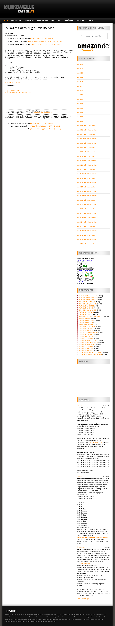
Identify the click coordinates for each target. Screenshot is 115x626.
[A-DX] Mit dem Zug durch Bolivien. (41, 39)
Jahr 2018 (80, 99)
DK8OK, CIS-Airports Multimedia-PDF (91, 316)
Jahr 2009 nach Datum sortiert (86, 152)
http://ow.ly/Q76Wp (13, 82)
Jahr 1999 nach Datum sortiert (86, 239)
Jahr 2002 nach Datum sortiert (86, 213)
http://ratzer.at (12, 91)
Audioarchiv (42, 20)
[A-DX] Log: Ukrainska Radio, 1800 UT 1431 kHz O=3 (45, 41)
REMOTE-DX (29, 20)
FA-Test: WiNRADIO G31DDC (88, 298)
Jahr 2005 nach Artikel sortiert (86, 187)
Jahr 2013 (80, 121)
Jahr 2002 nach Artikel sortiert (86, 218)
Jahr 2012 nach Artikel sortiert (86, 126)
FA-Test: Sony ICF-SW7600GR (88, 342)
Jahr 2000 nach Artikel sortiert (86, 235)
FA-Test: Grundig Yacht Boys (88, 332)
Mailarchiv (16, 20)
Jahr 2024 (80, 73)
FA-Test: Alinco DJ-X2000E (87, 326)
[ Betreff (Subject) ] (49, 44)
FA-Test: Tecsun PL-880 (86, 350)
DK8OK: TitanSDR (84, 318)
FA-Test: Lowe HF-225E (86, 320)
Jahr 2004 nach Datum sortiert (86, 196)
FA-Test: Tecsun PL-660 (86, 330)
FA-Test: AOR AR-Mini (86, 334)
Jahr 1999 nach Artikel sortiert (86, 244)
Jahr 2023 (80, 77)
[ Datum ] (33, 44)
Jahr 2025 (80, 69)
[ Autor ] (58, 44)
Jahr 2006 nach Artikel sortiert (86, 178)
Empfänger (68, 20)
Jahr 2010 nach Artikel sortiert (86, 147)
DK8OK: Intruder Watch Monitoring (90, 352)
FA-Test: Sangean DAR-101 (87, 344)
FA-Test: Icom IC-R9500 (86, 346)
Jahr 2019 (80, 95)
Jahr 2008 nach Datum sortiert (86, 165)
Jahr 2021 (80, 86)
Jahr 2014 (80, 117)
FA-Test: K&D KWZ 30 (86, 336)
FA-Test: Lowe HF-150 (86, 322)
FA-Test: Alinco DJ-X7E (86, 308)
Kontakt (91, 20)
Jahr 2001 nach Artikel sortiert (86, 226)
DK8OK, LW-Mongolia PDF (87, 310)
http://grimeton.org (83, 563)
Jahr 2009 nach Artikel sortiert (86, 156)
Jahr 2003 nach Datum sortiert (86, 204)
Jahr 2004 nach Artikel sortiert (86, 200)
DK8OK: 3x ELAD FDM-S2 (87, 302)
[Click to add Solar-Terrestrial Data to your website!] (85, 283)
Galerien (80, 20)
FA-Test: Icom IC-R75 (85, 314)
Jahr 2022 (80, 82)
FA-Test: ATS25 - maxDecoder (88, 296)
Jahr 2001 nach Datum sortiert (86, 222)
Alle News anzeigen (83, 599)
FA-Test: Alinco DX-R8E (86, 306)
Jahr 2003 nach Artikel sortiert (86, 209)
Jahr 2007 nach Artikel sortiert (86, 169)
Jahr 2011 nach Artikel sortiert (86, 134)
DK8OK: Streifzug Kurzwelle (88, 304)
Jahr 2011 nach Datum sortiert (86, 139)
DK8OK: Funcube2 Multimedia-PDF (90, 354)
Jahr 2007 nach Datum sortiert (86, 174)
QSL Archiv (55, 20)
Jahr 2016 (80, 108)
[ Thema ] (40, 44)
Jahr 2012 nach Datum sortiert (86, 130)
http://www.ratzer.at (43, 113)
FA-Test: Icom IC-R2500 (86, 312)
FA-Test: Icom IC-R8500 (86, 338)
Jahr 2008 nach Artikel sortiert (86, 161)
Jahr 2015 (80, 112)
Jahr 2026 (80, 64)
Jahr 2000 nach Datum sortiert (86, 231)
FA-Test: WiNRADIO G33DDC (88, 300)
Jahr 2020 (80, 90)
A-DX (6, 20)
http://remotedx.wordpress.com (18, 92)
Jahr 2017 (80, 104)
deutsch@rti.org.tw (96, 442)
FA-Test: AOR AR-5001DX (87, 328)
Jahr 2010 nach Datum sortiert (86, 143)
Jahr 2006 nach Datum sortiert (86, 183)
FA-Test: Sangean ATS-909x (88, 340)
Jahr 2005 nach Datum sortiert (86, 191)
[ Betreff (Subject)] (49, 129)
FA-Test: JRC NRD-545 (86, 348)
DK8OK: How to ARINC (86, 324)
